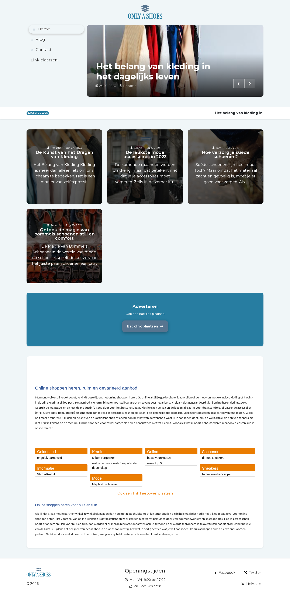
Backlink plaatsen (142, 326)
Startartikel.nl (46, 474)
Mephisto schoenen (105, 484)
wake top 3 (154, 463)
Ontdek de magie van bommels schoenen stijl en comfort (64, 234)
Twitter (255, 573)
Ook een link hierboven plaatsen (145, 493)
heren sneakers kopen (217, 474)
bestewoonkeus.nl (159, 457)
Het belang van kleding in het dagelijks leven (153, 71)
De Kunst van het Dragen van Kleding (64, 154)
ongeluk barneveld (49, 457)
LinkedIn (253, 584)
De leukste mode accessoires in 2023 (145, 154)
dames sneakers (213, 457)
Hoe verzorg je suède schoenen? (225, 154)
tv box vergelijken (103, 457)
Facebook (227, 573)
